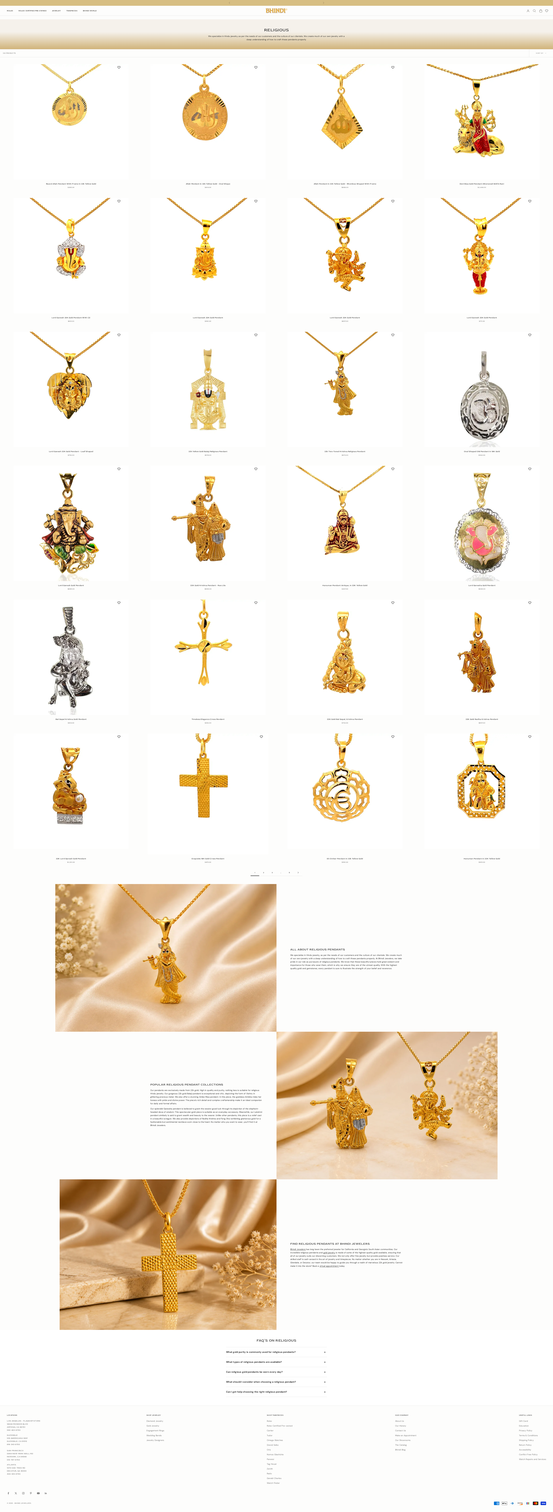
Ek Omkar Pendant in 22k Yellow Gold (345, 859)
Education (524, 1425)
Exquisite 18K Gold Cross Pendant (208, 859)
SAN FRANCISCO (15, 1450)
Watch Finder (273, 1483)
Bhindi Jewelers (298, 1249)
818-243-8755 (13, 1444)
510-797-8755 (13, 1460)
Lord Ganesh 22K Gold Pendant (208, 318)
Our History (400, 1425)
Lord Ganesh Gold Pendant (71, 585)
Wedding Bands (154, 1435)
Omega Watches (275, 1440)
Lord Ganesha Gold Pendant (482, 585)
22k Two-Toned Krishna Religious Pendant (345, 451)
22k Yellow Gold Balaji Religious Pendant (208, 451)
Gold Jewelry (152, 1425)
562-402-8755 (14, 1430)
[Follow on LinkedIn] (45, 1493)
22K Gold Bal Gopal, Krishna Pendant (345, 719)
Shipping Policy (526, 1440)
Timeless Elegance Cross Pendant (208, 719)
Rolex (10, 11)
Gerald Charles (274, 1478)
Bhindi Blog (400, 1449)
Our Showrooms (403, 1440)
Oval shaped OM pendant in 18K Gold (482, 451)
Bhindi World (90, 11)
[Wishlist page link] (546, 10)
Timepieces (71, 11)
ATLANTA (11, 1465)
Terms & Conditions (528, 1435)
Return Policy (525, 1445)
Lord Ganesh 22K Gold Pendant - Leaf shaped (71, 451)
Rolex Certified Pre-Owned (32, 11)
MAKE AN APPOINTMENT (276, 3)
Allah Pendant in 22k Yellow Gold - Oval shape (208, 184)
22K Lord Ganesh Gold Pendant (71, 859)
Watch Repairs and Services (532, 1459)
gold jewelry (329, 1252)
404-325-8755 (14, 1474)
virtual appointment (329, 1266)
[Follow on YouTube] (38, 1493)
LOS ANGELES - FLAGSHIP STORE (23, 1421)
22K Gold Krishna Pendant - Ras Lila (208, 585)
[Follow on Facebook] (8, 1493)
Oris (269, 1449)
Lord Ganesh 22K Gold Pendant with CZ (71, 318)
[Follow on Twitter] (15, 1493)
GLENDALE (12, 1435)
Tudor (269, 1435)
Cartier (270, 1430)
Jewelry (56, 11)
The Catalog (401, 1445)
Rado (269, 1473)
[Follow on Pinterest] (30, 1493)
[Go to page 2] (298, 872)
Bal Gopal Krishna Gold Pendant (71, 719)
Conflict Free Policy (528, 1454)
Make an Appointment (405, 1435)
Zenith (270, 1468)
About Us (399, 1421)
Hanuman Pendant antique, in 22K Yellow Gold (344, 585)
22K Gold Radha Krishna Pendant (482, 719)
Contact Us (400, 1430)
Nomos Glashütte (275, 1454)
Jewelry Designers (155, 1440)
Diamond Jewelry (154, 1421)
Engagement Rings (155, 1430)
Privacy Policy (525, 1430)
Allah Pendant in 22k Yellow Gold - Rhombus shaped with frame (345, 184)
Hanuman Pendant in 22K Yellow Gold (482, 859)
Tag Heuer (272, 1464)
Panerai (270, 1459)
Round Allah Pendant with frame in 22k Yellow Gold (71, 184)
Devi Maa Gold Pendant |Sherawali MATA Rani (482, 184)
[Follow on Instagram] (23, 1493)
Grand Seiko (273, 1445)
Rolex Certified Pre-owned (279, 1425)
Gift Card (523, 1421)
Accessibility (525, 1449)
